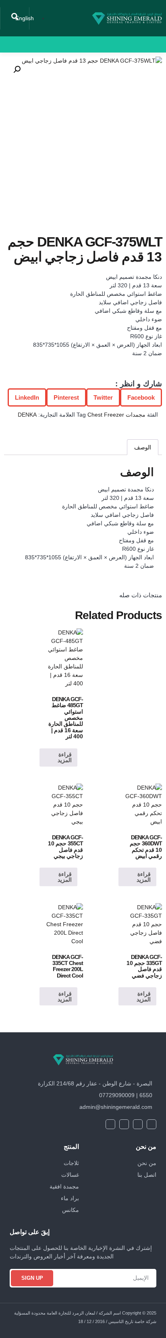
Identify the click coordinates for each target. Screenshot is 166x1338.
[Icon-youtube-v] (49, 44)
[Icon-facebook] (72, 44)
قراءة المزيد (65, 757)
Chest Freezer (105, 414)
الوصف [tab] (142, 447)
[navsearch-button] (15, 18)
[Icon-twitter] (60, 44)
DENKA (27, 414)
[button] (92, 44)
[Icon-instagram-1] (37, 44)
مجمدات (135, 414)
